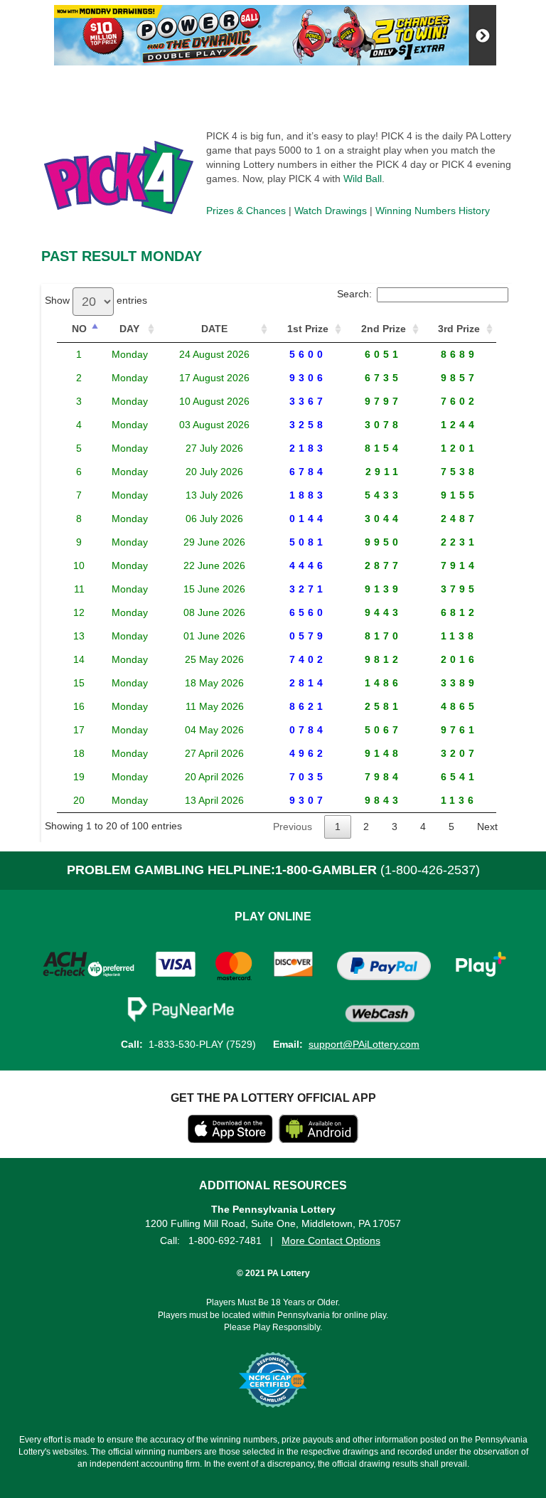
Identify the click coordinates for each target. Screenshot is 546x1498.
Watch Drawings (330, 210)
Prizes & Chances (246, 210)
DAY (129, 328)
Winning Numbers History (432, 210)
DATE (214, 328)
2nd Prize (383, 328)
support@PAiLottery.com (364, 1044)
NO (79, 328)
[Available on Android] (318, 1139)
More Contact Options (331, 1240)
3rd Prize (459, 328)
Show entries (96, 300)
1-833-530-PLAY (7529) (202, 1044)
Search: (354, 293)
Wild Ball (362, 178)
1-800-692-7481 (225, 1240)
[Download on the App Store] (230, 1139)
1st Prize (307, 328)
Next (487, 826)
